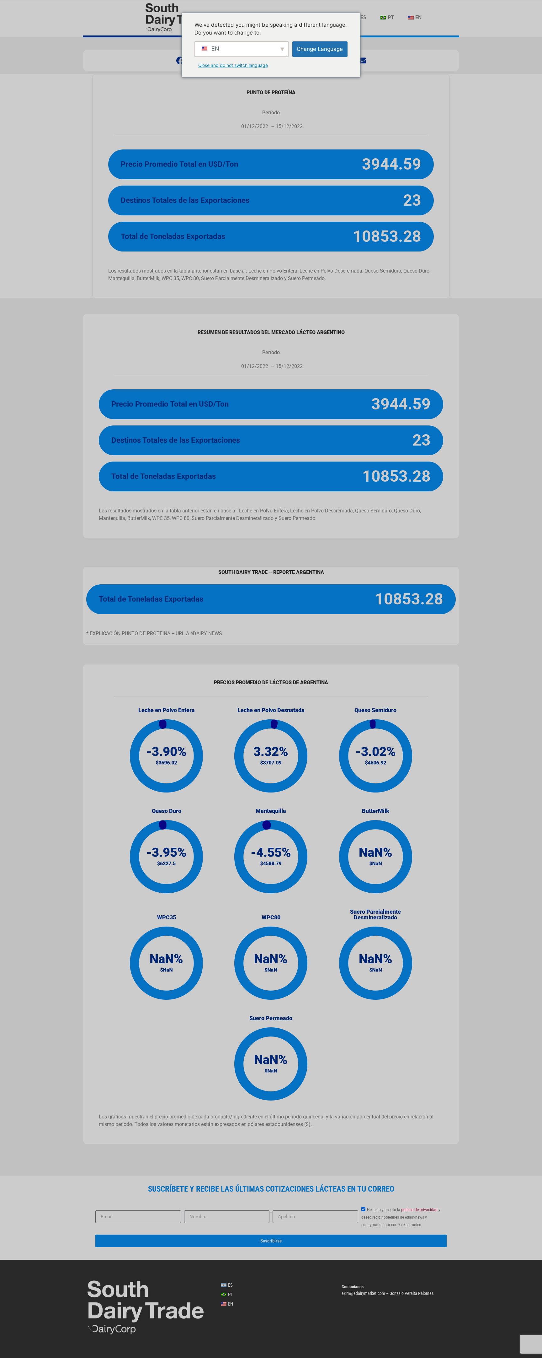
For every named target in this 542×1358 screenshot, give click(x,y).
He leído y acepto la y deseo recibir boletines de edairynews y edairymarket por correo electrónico (400, 1217)
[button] (180, 60)
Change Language (320, 49)
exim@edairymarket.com (363, 1293)
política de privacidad (419, 1210)
